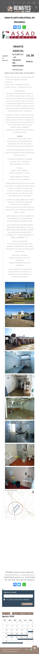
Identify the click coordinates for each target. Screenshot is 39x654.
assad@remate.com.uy (12, 575)
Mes (15, 613)
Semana (22, 613)
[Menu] (34, 648)
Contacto (27, 649)
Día (30, 613)
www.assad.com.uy (28, 575)
